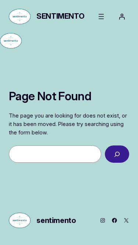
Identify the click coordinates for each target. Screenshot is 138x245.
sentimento (60, 16)
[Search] (117, 154)
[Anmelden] (121, 16)
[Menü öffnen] (101, 16)
